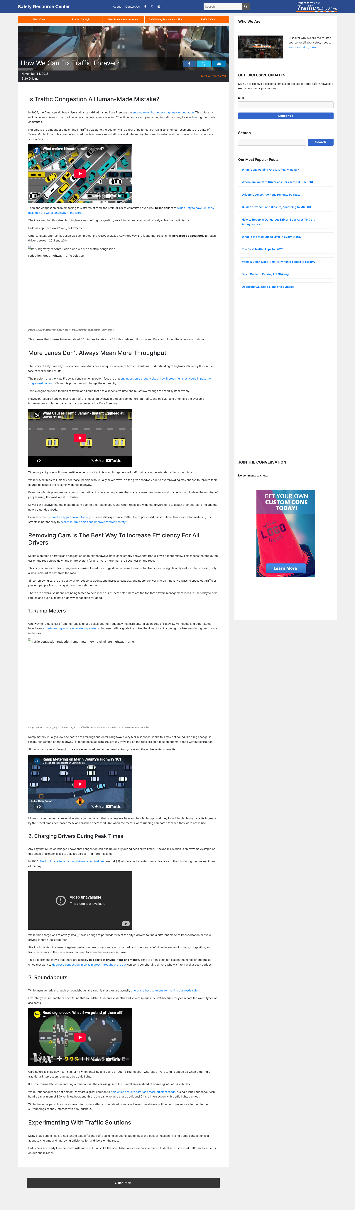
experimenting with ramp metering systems (71, 628)
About (117, 6)
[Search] (246, 6)
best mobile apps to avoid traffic (68, 517)
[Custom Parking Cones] (286, 533)
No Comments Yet (213, 76)
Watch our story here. (303, 47)
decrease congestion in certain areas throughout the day (89, 964)
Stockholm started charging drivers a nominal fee (71, 861)
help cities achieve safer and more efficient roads (143, 1092)
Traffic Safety (208, 19)
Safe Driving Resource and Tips (165, 19)
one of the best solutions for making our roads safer (165, 990)
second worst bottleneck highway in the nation (163, 112)
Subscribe (285, 116)
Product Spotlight (81, 19)
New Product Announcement (123, 19)
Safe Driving (29, 78)
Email (241, 97)
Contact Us (132, 6)
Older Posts (123, 1183)
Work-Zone (39, 19)
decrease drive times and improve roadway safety (92, 522)
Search (320, 142)
